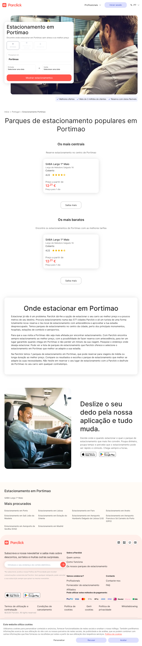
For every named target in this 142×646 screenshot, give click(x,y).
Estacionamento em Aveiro (118, 510)
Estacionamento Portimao (33, 112)
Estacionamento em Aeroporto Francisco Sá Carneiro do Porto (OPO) (120, 518)
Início (6, 112)
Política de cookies (113, 634)
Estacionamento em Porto (16, 510)
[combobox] (41, 59)
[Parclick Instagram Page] (118, 542)
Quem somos (73, 557)
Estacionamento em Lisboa (50, 510)
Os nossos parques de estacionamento (87, 566)
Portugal (16, 112)
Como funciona (75, 561)
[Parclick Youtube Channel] (135, 542)
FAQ (108, 585)
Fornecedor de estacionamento (83, 585)
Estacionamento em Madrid (50, 526)
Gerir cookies (89, 608)
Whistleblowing (130, 606)
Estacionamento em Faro (83, 510)
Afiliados (71, 589)
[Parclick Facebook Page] (130, 542)
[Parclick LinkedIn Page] (124, 542)
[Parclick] (12, 5)
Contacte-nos (113, 580)
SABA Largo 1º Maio (13, 498)
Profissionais (73, 580)
